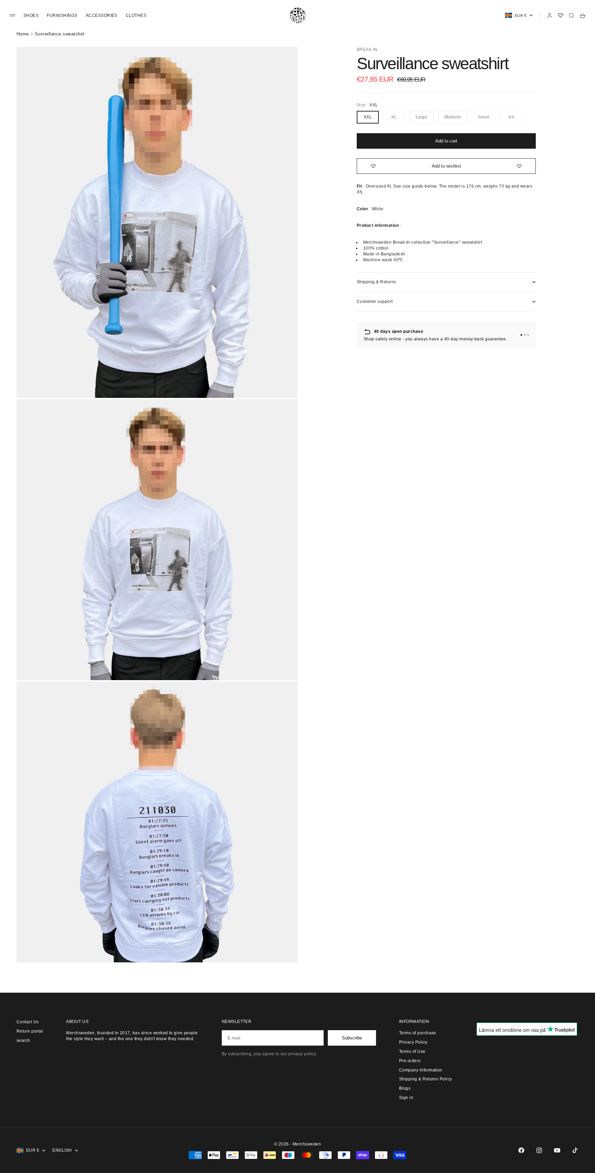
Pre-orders (410, 1060)
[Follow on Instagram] (539, 1150)
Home (23, 33)
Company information (420, 1070)
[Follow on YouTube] (557, 1150)
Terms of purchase (417, 1033)
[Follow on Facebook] (521, 1150)
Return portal (30, 1031)
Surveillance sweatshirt (60, 33)
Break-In (367, 49)
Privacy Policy (413, 1042)
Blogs (404, 1088)
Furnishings (62, 15)
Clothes (136, 15)
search (23, 1040)
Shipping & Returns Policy (425, 1079)
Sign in (406, 1097)
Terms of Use (412, 1051)
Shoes (31, 15)
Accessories (101, 15)
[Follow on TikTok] (575, 1150)
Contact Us (28, 1021)
